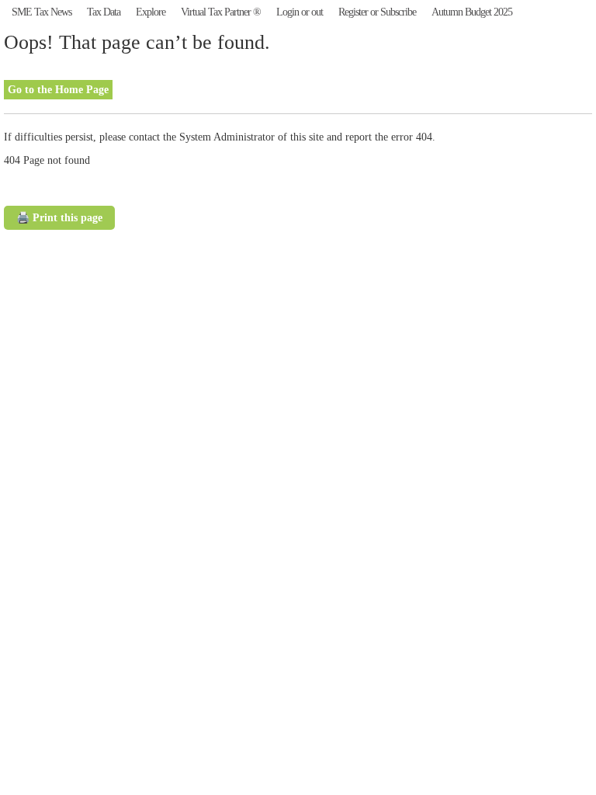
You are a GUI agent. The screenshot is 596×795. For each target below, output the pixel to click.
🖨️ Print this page (59, 218)
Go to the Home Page (58, 89)
